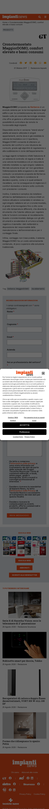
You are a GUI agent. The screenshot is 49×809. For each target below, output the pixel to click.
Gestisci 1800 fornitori (13, 418)
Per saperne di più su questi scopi (34, 418)
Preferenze (24, 432)
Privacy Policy (29, 437)
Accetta (24, 425)
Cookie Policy (18, 437)
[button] (43, 373)
